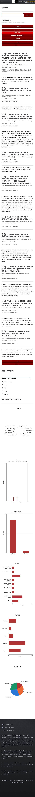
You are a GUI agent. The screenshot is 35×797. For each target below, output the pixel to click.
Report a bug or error (8, 727)
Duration (17, 38)
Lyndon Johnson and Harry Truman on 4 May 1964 (16, 235)
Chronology (17, 32)
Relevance (17, 30)
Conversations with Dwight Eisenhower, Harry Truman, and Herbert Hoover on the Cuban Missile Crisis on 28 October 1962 (17, 58)
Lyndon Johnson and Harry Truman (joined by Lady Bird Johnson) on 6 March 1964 (17, 116)
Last (18, 44)
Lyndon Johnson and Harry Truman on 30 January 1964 (16, 90)
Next (18, 42)
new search (17, 26)
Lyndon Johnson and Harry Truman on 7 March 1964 (17, 153)
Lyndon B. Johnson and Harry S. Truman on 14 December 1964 (16, 333)
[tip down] (2, 381)
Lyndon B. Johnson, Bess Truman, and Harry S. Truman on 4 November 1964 (17, 303)
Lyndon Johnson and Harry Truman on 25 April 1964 (17, 218)
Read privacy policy (8, 724)
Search (29, 15)
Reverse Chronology (17, 35)
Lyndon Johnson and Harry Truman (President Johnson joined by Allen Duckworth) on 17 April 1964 (16, 180)
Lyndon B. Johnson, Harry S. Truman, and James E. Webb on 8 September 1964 (17, 269)
